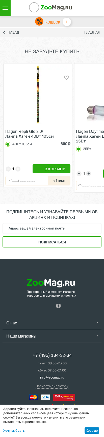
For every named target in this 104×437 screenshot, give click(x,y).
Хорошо (92, 430)
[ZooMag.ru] (56, 7)
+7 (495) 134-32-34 (52, 355)
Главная (92, 32)
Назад (13, 32)
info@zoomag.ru (52, 377)
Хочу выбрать (14, 430)
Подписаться (52, 242)
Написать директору (52, 386)
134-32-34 (41, 8)
